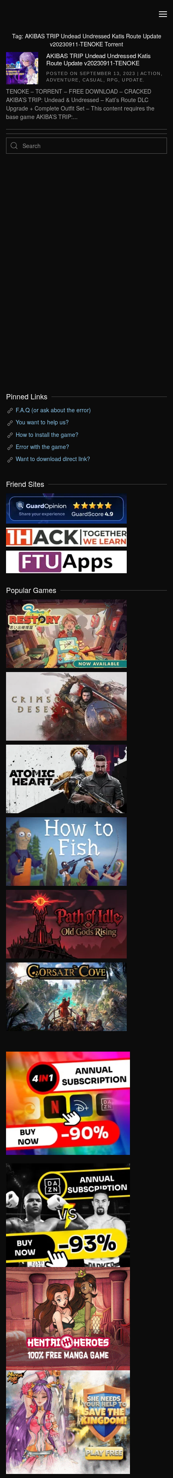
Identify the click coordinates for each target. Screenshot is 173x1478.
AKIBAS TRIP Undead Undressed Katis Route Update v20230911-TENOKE (98, 59)
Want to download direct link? (53, 459)
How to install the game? (47, 434)
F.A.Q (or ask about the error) (53, 410)
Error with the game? (42, 447)
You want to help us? (42, 422)
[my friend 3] (66, 536)
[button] (163, 14)
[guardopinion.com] (66, 507)
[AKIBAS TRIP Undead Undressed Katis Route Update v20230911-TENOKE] (22, 67)
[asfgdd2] (68, 1318)
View (66, 632)
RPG (113, 79)
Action (150, 73)
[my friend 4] (66, 561)
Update (132, 79)
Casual (92, 79)
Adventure (62, 79)
